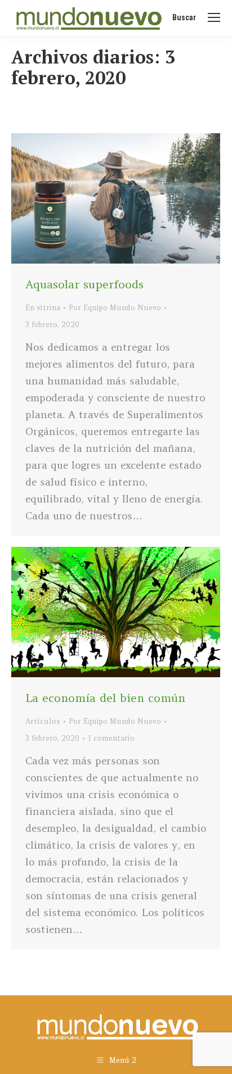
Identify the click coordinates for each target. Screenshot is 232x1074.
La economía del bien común (105, 698)
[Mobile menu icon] (214, 17)
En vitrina (42, 307)
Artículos (42, 721)
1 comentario (111, 738)
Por (115, 307)
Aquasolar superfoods (84, 284)
